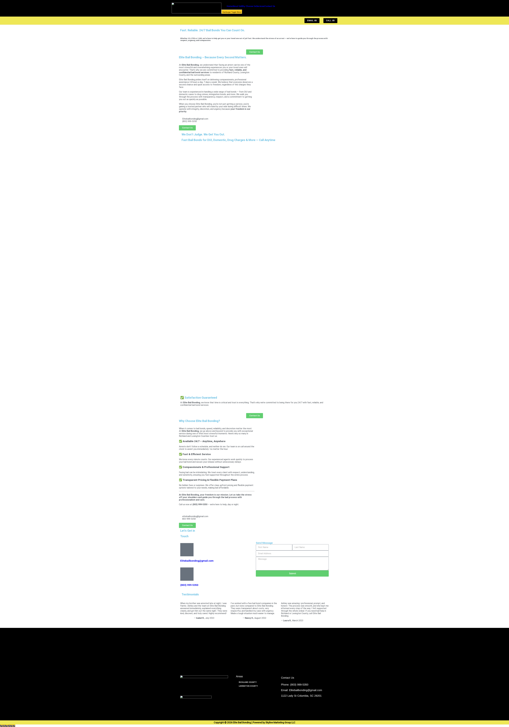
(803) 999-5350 (189, 585)
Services (260, 6)
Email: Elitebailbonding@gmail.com (301, 690)
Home (229, 6)
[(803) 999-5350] (187, 574)
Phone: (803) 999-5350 (294, 684)
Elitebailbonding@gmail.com (197, 560)
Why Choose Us (248, 6)
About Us (236, 6)
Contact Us (269, 6)
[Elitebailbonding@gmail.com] (187, 549)
